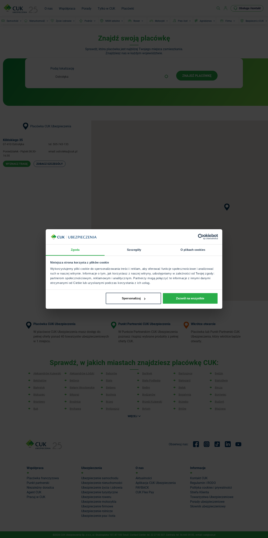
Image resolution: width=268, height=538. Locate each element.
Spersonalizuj (131, 298)
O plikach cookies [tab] (192, 249)
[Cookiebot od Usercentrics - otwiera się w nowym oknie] (201, 237)
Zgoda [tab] (75, 249)
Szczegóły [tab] (134, 249)
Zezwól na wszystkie (190, 298)
